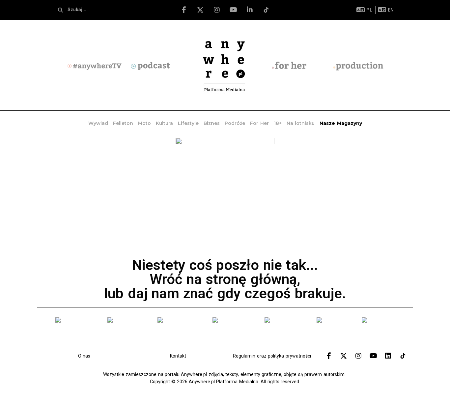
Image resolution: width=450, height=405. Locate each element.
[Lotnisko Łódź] (334, 332)
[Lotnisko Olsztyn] (286, 332)
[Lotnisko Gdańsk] (76, 332)
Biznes (212, 123)
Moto (144, 123)
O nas (84, 356)
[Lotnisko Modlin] (127, 332)
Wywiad (98, 123)
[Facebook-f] (183, 9)
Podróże (235, 123)
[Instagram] (216, 9)
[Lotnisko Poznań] (233, 332)
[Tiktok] (266, 9)
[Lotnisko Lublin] (381, 332)
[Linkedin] (388, 355)
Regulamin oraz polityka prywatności (272, 356)
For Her (259, 123)
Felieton (123, 123)
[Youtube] (233, 9)
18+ (278, 123)
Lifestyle (188, 123)
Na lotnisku (301, 123)
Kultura (164, 123)
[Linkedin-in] (249, 9)
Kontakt (178, 356)
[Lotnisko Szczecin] (180, 332)
